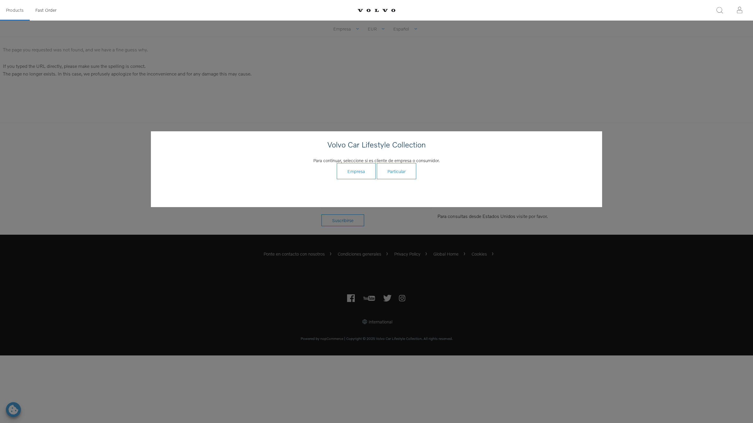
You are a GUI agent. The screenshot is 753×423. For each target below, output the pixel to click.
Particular (396, 171)
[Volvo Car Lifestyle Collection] (376, 10)
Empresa (356, 171)
